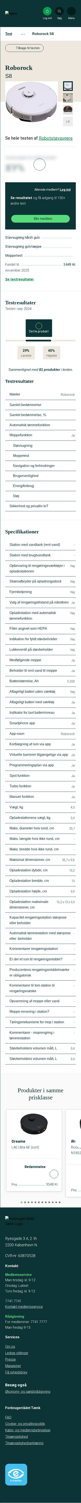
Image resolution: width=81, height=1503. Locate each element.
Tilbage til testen (28, 48)
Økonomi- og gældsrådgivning (27, 1392)
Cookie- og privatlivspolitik (25, 1424)
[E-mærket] (16, 1475)
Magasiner (13, 1366)
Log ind (65, 189)
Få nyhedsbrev (16, 1372)
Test (8, 34)
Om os (10, 1347)
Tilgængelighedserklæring (24, 1443)
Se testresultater (19, 279)
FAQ (8, 1417)
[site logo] (19, 13)
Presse (10, 1359)
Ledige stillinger (16, 1353)
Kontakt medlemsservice (24, 1307)
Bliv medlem (43, 219)
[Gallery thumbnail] (68, 110)
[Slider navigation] (21, 1202)
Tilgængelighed (16, 1437)
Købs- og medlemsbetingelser (28, 1430)
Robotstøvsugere (56, 138)
